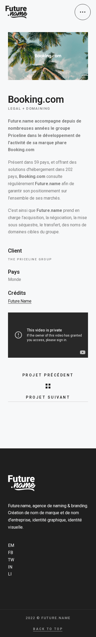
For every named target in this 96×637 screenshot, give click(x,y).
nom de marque (44, 512)
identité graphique (49, 519)
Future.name (19, 301)
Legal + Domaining (29, 108)
